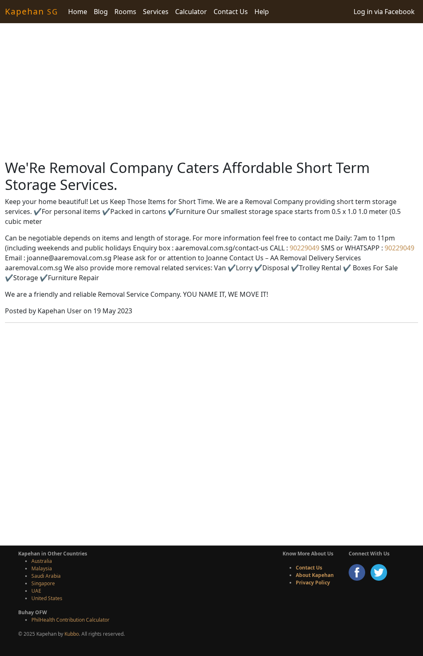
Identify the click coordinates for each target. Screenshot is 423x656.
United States (46, 598)
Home (77, 11)
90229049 (303, 247)
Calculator (191, 11)
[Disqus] (211, 432)
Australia (41, 561)
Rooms (125, 11)
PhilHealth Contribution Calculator (70, 619)
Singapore (43, 583)
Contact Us (231, 11)
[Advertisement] (211, 91)
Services (156, 11)
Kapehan (31, 11)
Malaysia (41, 568)
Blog (101, 11)
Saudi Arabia (46, 575)
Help (261, 11)
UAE (36, 590)
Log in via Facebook (384, 11)
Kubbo (71, 633)
